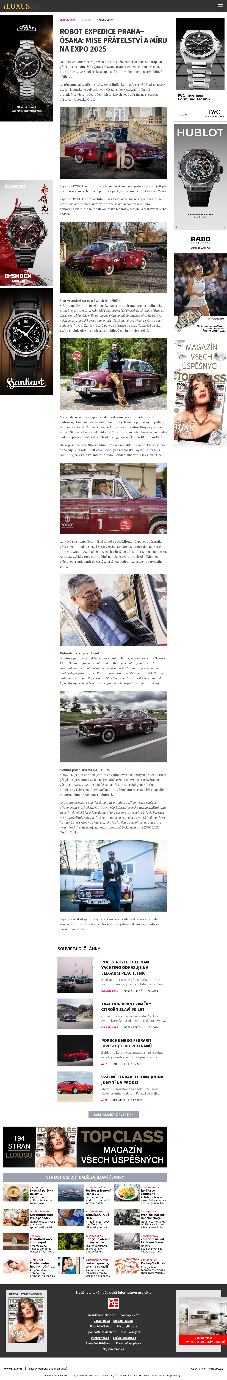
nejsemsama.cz (150, 1187)
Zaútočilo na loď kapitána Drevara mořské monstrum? (153, 1241)
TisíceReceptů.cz (124, 1337)
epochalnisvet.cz (95, 1187)
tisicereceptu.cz (39, 1187)
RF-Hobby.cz (215, 1368)
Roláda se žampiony (148, 1192)
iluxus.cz (35, 1235)
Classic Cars (68, 19)
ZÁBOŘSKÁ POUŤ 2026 (97, 1216)
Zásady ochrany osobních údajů (48, 1368)
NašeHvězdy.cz (130, 1332)
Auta (104, 1063)
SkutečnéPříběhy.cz (99, 1343)
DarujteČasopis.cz (128, 1343)
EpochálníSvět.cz (102, 1326)
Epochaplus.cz (129, 1315)
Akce (104, 1100)
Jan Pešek (119, 1063)
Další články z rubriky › (113, 1114)
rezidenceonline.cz (41, 1211)
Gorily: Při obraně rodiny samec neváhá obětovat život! (97, 1241)
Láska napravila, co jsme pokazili (97, 1265)
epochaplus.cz (94, 1235)
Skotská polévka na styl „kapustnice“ (41, 1192)
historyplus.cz (149, 1211)
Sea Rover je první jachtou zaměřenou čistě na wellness (98, 1192)
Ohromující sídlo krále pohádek (42, 1216)
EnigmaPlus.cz (123, 1320)
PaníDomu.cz (100, 1337)
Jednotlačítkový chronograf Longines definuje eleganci (42, 1241)
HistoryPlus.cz (127, 1326)
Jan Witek (119, 1100)
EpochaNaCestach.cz (101, 1332)
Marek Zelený (105, 19)
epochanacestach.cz (97, 1211)
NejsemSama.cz (113, 1349)
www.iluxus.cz (13, 1368)
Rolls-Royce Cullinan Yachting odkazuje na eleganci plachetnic (125, 967)
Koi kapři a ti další (154, 1263)
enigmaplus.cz (149, 1235)
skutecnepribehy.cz (97, 1260)
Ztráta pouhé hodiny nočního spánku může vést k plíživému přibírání (41, 1265)
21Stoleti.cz (102, 1320)
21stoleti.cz (36, 1260)
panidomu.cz (149, 1260)
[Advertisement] (26, 150)
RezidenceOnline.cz (101, 1315)
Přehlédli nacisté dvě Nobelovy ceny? (153, 1216)
